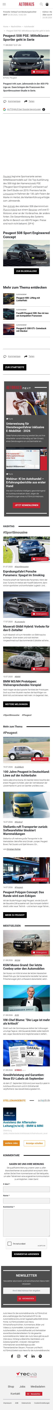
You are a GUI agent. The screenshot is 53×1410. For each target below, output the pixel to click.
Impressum (7, 1403)
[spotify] (40, 1356)
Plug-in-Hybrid (10, 209)
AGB (16, 1403)
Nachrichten (16, 26)
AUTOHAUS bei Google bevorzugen (24, 109)
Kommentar (8, 1207)
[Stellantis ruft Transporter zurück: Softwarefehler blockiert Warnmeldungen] (26, 805)
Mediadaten (38, 1386)
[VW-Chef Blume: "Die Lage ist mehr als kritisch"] (26, 998)
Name (5, 1195)
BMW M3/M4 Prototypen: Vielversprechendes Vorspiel (22, 683)
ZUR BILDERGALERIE (26, 271)
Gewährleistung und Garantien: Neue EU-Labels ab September (23, 1076)
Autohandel (29, 26)
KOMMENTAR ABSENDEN (26, 1254)
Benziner (33, 209)
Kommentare (14, 101)
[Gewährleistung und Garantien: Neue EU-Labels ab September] (26, 1053)
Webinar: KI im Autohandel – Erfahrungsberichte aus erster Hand (26, 482)
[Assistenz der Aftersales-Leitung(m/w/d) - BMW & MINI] (9, 1114)
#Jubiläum (19, 767)
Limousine (8, 193)
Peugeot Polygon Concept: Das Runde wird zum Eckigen (23, 893)
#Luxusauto (20, 622)
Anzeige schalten (34, 1143)
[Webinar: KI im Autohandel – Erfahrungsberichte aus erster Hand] (26, 458)
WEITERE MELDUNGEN (16, 704)
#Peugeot (26, 715)
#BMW (17, 677)
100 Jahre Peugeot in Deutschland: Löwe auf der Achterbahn (26, 773)
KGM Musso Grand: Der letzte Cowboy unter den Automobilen (23, 966)
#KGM (17, 960)
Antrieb (11, 206)
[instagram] (18, 1356)
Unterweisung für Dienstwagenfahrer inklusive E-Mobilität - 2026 (25, 427)
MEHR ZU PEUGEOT (15, 915)
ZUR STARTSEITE (14, 367)
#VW (17, 1015)
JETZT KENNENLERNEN (26, 505)
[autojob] (44, 1100)
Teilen (31, 101)
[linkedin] (33, 1356)
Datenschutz (26, 1403)
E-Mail (6, 1184)
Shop (11, 1386)
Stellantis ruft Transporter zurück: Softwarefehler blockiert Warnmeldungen (25, 830)
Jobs (22, 1386)
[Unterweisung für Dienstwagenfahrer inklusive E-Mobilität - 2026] (26, 403)
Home (5, 26)
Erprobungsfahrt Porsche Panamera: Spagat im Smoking (24, 573)
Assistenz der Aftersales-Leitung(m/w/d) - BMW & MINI (23, 1124)
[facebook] (12, 1356)
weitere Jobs (11, 1143)
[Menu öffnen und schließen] (5, 4)
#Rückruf (19, 822)
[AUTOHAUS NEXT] (18, 387)
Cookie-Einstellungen (42, 1403)
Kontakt (15, 1393)
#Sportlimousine (15, 532)
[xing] (25, 1356)
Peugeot (7, 176)
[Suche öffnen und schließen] (41, 4)
